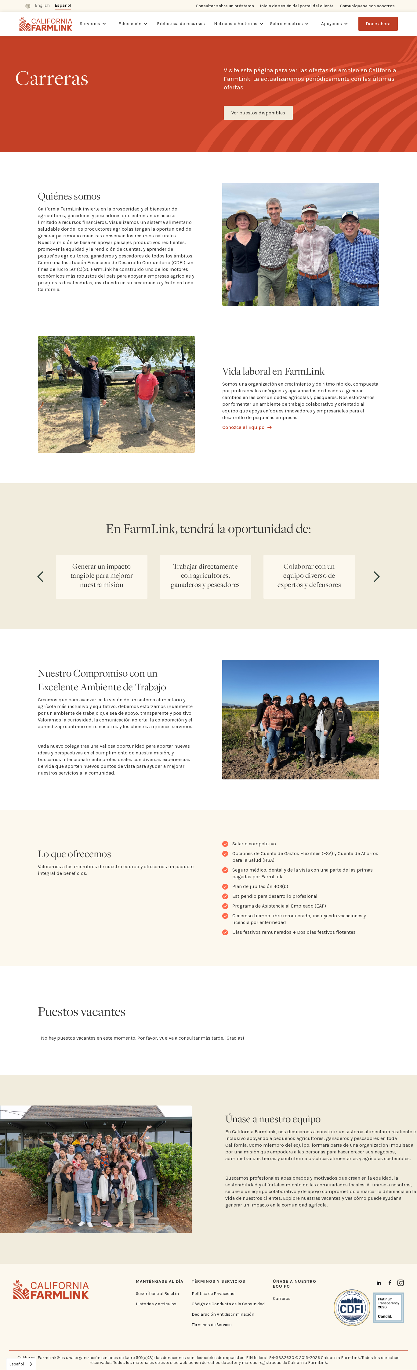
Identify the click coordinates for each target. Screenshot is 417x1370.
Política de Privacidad (213, 1293)
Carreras (282, 1298)
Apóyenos (331, 23)
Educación (129, 23)
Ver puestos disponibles (258, 113)
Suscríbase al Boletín (157, 1293)
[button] (93, 24)
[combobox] (21, 1364)
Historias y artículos (156, 1304)
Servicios (90, 23)
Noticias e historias (236, 23)
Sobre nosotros (286, 23)
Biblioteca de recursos (181, 23)
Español (16, 1364)
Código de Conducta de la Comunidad (228, 1304)
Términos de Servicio (212, 1324)
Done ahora (378, 24)
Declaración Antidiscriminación (223, 1314)
